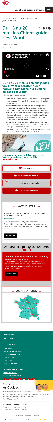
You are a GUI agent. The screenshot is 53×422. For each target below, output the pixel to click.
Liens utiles (8, 348)
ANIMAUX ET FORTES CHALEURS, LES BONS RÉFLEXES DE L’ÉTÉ (25, 214)
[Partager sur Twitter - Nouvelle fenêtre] (49, 28)
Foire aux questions (11, 363)
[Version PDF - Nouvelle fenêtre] (40, 28)
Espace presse (9, 357)
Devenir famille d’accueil (28, 176)
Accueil (5, 18)
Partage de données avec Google (15, 407)
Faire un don (28, 168)
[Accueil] (7, 3)
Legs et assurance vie (29, 190)
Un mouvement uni (11, 338)
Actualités (12, 18)
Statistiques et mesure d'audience (15, 409)
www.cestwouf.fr (9, 159)
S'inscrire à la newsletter (12, 375)
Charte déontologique (12, 354)
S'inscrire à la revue (10, 373)
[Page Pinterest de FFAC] (19, 380)
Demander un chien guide (13, 351)
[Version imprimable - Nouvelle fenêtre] (43, 28)
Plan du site (8, 360)
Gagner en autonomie (29, 183)
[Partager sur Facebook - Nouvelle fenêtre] (46, 28)
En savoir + (10, 235)
